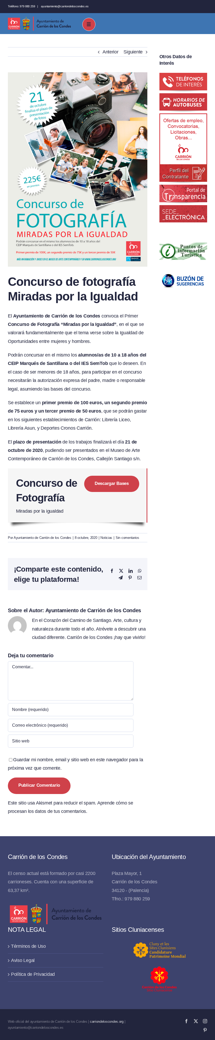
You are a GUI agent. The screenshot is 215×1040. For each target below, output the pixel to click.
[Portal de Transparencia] (183, 188)
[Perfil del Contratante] (183, 117)
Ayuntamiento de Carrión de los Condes (42, 538)
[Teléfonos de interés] (183, 77)
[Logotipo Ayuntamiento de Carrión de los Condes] (39, 18)
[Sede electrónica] (183, 209)
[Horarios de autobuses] (183, 97)
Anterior (111, 51)
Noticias (106, 538)
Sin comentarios (127, 538)
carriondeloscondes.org (106, 1021)
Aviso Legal (23, 960)
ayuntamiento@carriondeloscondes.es (64, 6)
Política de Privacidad (33, 974)
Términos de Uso (28, 946)
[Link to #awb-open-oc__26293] (88, 24)
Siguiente (133, 51)
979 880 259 (27, 6)
